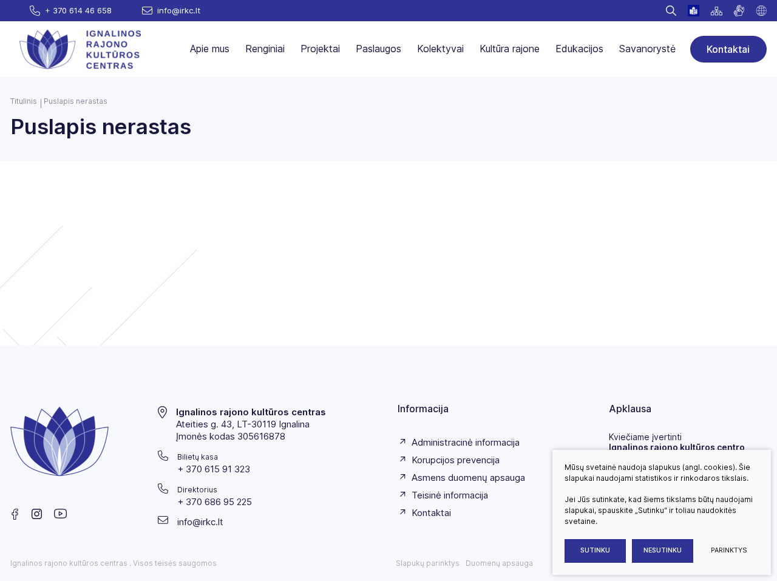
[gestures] (739, 10)
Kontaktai (728, 49)
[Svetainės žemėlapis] (716, 10)
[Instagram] (37, 514)
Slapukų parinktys (428, 563)
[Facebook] (14, 514)
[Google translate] (761, 10)
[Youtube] (60, 514)
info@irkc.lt (200, 522)
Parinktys (729, 550)
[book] (693, 10)
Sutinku (595, 550)
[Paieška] (671, 10)
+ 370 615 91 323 (213, 469)
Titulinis (23, 101)
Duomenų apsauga (499, 563)
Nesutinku (662, 550)
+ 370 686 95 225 (214, 502)
